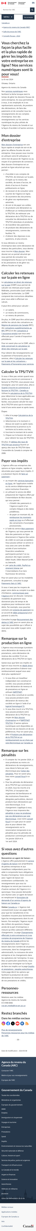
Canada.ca (6, 23)
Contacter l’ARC (7, 1071)
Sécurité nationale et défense (13, 1151)
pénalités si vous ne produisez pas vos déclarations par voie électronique (18, 816)
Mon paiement (27, 528)
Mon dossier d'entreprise (12, 144)
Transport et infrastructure (12, 1165)
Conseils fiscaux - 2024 (11, 36)
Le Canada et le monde (10, 1170)
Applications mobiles (9, 1212)
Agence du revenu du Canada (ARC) (16, 27)
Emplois (5, 1113)
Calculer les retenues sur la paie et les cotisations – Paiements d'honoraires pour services (18, 361)
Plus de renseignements (12, 1030)
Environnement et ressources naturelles (17, 1146)
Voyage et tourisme (9, 1122)
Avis (3, 1221)
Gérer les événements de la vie (13, 1198)
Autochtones (6, 1184)
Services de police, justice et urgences (16, 1160)
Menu (9, 16)
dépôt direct (27, 665)
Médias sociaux (7, 1207)
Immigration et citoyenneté (12, 1117)
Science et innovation (10, 1179)
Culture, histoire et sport (11, 1155)
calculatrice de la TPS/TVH (21, 393)
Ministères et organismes (11, 1100)
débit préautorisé (20, 613)
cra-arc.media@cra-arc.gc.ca (13, 1005)
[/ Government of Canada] (14, 3)
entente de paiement (22, 610)
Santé (4, 1136)
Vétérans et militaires (10, 1189)
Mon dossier (19, 251)
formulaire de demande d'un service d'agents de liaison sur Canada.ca (16, 900)
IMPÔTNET (17, 692)
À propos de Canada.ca (10, 1217)
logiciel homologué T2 (15, 706)
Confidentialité (7, 1226)
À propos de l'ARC (8, 1080)
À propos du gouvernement (12, 1105)
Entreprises (6, 1127)
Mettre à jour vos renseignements (14, 1075)
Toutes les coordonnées (11, 1095)
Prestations (6, 1132)
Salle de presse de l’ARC (12, 32)
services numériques (14, 91)
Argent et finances (8, 1174)
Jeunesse (5, 1193)
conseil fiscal (20, 776)
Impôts (4, 1141)
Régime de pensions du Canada (15, 325)
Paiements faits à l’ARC (11, 583)
